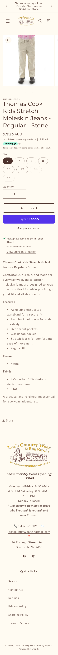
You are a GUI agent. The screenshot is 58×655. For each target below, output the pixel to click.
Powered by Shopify (29, 649)
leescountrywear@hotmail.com (29, 531)
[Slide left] (25, 92)
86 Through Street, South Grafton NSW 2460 (28, 544)
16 (11, 179)
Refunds (13, 598)
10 (8, 169)
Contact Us (15, 589)
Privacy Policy (17, 606)
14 (38, 170)
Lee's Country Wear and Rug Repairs (34, 645)
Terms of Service (19, 623)
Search (12, 581)
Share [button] (9, 420)
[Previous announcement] (6, 6)
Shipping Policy (18, 614)
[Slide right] (32, 92)
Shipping (23, 148)
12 (22, 169)
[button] (8, 21)
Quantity (8, 186)
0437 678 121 (28, 526)
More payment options (29, 228)
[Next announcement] (51, 6)
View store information (21, 251)
